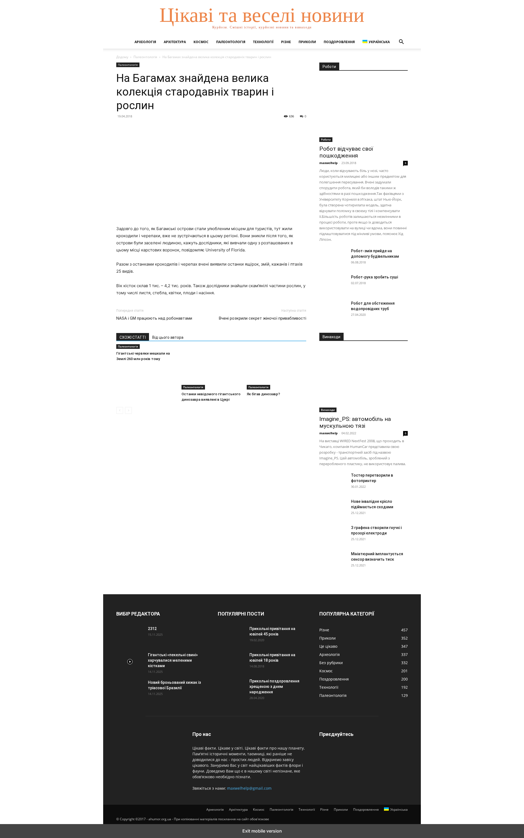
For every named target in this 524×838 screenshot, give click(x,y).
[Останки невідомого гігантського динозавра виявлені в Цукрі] (211, 369)
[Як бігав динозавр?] (276, 369)
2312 (152, 628)
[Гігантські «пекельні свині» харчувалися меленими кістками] (130, 661)
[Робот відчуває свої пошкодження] (363, 110)
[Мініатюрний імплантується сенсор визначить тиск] (333, 560)
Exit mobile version (262, 831)
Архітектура (175, 42)
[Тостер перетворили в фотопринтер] (333, 482)
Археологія (145, 42)
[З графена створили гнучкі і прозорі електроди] (333, 534)
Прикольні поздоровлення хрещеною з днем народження (274, 686)
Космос (201, 42)
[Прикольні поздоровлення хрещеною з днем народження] (231, 687)
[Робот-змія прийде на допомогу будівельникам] (333, 257)
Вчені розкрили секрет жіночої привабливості (262, 318)
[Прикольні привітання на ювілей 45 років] (231, 635)
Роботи (326, 139)
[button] (401, 42)
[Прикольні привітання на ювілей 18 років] (231, 661)
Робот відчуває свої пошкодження (346, 152)
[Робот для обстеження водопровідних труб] (333, 310)
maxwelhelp (328, 163)
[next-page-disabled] (128, 410)
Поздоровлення (339, 42)
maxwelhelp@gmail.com (249, 788)
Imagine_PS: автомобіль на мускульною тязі (355, 422)
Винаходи (328, 410)
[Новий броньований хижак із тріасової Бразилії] (130, 689)
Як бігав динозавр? (263, 394)
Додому (122, 57)
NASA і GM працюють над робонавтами (154, 318)
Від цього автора (167, 337)
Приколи (307, 42)
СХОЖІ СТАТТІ (133, 337)
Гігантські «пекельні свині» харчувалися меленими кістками (173, 660)
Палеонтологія (230, 42)
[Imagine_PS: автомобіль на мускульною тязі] (363, 380)
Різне (286, 42)
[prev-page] (119, 410)
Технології (263, 42)
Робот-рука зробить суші (374, 277)
